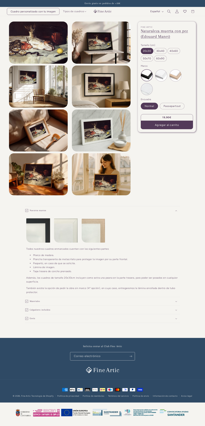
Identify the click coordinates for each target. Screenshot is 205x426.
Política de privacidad (68, 396)
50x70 (147, 58)
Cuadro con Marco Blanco (161, 75)
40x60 (174, 50)
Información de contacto (165, 396)
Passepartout (172, 106)
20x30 (147, 50)
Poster (147, 89)
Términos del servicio (118, 396)
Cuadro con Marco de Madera (175, 75)
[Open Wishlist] (185, 12)
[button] (73, 11)
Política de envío (141, 396)
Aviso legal (186, 396)
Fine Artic (26, 396)
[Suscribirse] (131, 356)
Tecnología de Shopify (42, 396)
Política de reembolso (93, 396)
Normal (149, 106)
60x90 (160, 58)
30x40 (160, 50)
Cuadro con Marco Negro (147, 75)
